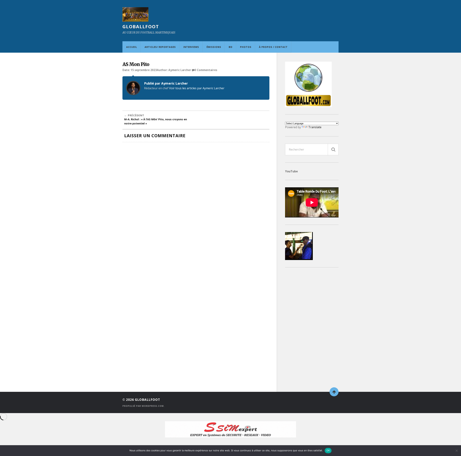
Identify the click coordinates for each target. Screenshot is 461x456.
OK (328, 450)
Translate (314, 127)
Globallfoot (140, 26)
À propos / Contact (273, 47)
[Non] (456, 450)
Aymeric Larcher (179, 70)
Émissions (214, 47)
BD (230, 47)
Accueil (131, 47)
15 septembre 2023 (144, 70)
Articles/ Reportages (160, 47)
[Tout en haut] (334, 391)
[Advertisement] (312, 329)
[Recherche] (333, 149)
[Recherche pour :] (312, 149)
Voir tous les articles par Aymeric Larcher (196, 88)
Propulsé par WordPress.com (143, 405)
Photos (245, 47)
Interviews (191, 47)
